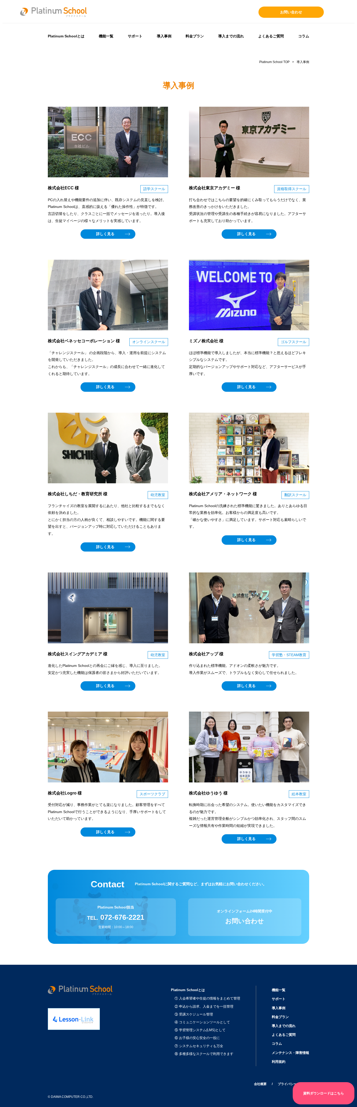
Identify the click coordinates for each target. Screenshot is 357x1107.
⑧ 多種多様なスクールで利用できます (204, 1054)
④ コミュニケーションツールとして (202, 1022)
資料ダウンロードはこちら (323, 1093)
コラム (303, 36)
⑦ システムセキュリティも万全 (199, 1046)
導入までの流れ (231, 36)
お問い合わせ (291, 12)
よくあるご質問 (271, 36)
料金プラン (195, 36)
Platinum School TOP (274, 62)
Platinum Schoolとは (66, 36)
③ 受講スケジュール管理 (194, 1014)
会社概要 (260, 1084)
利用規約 (278, 1062)
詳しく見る (105, 234)
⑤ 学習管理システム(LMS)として (200, 1030)
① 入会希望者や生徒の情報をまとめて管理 (207, 998)
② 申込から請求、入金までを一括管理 (204, 1006)
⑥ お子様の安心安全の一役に (197, 1038)
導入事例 (164, 36)
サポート (135, 36)
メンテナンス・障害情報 (290, 1053)
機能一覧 (106, 36)
